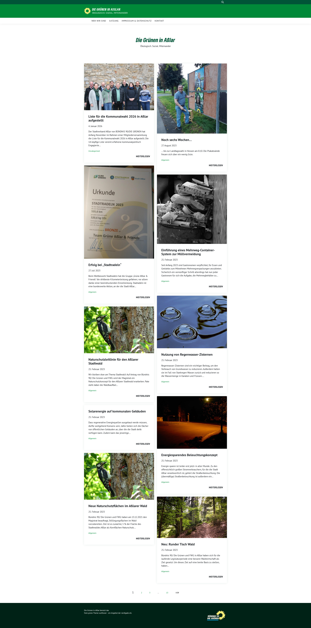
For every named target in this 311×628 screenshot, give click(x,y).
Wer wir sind (98, 20)
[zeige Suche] (222, 2)
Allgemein (92, 292)
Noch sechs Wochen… (176, 140)
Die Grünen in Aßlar (106, 9)
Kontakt (159, 20)
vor (177, 593)
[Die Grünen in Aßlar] (88, 10)
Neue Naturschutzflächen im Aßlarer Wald (117, 506)
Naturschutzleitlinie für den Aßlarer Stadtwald (113, 361)
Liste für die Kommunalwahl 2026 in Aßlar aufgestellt (118, 118)
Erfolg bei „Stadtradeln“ (104, 265)
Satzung (113, 20)
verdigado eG (126, 613)
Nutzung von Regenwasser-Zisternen (187, 354)
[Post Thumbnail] (119, 86)
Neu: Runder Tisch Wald (178, 544)
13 (167, 593)
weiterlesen (143, 156)
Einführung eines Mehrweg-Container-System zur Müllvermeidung (188, 252)
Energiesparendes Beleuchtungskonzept (189, 455)
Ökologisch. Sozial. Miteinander (110, 12)
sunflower (103, 613)
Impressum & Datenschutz (136, 20)
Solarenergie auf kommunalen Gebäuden (117, 411)
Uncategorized (94, 151)
